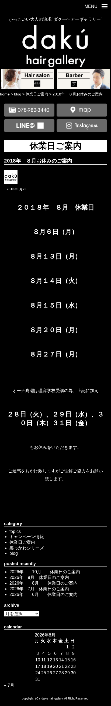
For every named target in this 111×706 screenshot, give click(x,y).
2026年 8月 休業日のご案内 (43, 583)
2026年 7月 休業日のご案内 (39, 588)
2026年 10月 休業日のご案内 (44, 571)
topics (15, 531)
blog (13, 553)
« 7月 (9, 685)
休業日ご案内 (22, 542)
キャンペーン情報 (26, 536)
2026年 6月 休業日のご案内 (43, 594)
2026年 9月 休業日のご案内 (39, 577)
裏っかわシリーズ (26, 548)
